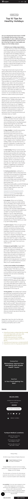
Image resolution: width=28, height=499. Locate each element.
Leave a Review (14, 402)
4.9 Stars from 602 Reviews (14, 400)
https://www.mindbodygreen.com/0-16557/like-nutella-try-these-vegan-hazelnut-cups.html (14, 192)
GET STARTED (21, 497)
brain (16, 79)
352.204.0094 (7, 497)
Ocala (22, 468)
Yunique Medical (7, 466)
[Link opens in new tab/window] (8, 413)
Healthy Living (14, 14)
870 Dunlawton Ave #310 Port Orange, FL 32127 (14, 440)
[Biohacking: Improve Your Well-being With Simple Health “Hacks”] (14, 364)
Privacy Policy (14, 453)
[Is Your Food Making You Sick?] (14, 381)
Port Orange (17, 470)
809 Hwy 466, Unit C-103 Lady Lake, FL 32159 (14, 444)
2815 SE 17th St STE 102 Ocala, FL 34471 (14, 436)
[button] (3, 494)
